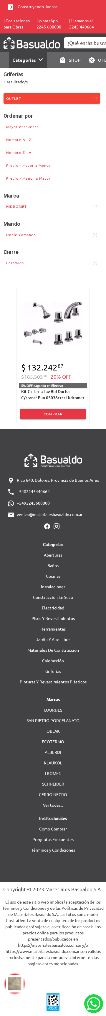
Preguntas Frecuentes (53, 839)
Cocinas (53, 576)
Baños (53, 565)
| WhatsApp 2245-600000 (49, 23)
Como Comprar (53, 828)
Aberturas (53, 554)
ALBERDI (53, 752)
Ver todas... (53, 805)
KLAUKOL (53, 762)
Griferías (53, 671)
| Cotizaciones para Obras (17, 23)
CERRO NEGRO (53, 794)
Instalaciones (53, 586)
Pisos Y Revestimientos (53, 618)
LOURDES (53, 709)
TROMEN (53, 773)
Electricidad (53, 607)
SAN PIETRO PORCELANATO (53, 720)
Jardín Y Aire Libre (53, 639)
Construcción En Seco (53, 597)
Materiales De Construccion (53, 650)
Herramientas (53, 628)
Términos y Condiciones (53, 849)
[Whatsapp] (93, 1003)
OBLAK (53, 731)
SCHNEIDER (53, 783)
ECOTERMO (53, 741)
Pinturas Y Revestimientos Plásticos (53, 681)
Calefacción (53, 660)
